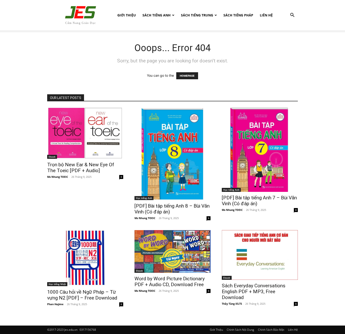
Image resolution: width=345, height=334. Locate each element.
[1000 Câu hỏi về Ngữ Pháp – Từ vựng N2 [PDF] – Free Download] (85, 258)
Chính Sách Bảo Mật (271, 330)
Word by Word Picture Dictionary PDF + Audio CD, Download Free (169, 281)
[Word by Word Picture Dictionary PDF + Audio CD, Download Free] (172, 251)
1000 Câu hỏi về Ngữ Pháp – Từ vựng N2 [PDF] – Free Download (82, 295)
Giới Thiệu (126, 15)
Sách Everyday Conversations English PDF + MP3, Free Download (253, 291)
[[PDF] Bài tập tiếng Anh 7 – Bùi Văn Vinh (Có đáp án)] (260, 149)
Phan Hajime (55, 304)
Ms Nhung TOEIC (57, 176)
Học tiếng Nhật (57, 284)
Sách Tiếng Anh (156, 15)
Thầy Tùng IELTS (232, 303)
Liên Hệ (266, 15)
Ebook (52, 156)
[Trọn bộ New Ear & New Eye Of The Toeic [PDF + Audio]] (85, 133)
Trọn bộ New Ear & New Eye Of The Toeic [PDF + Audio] (80, 167)
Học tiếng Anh (144, 198)
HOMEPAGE (187, 75)
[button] (292, 15)
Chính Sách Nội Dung (240, 330)
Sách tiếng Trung (197, 15)
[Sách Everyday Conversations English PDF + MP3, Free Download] (260, 255)
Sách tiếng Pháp (238, 15)
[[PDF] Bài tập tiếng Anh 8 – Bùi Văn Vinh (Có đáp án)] (172, 153)
